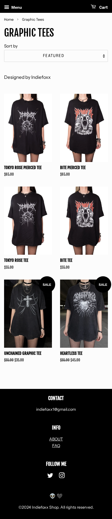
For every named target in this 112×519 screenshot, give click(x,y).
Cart (103, 8)
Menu (16, 7)
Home (9, 20)
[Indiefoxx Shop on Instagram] (62, 476)
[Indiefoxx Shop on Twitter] (50, 476)
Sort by (11, 46)
